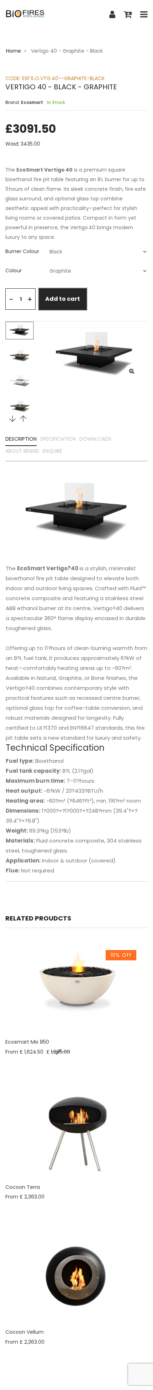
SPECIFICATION (58, 439)
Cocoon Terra (22, 1187)
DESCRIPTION (21, 439)
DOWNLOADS (95, 439)
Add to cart (62, 299)
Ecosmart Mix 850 (27, 1041)
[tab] (76, 251)
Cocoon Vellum (24, 1332)
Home (13, 50)
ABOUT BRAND (22, 452)
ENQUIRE (52, 452)
